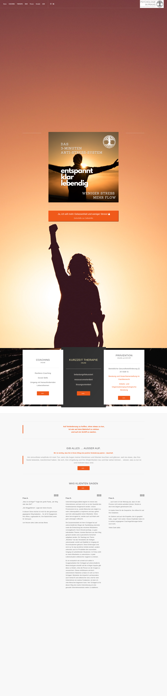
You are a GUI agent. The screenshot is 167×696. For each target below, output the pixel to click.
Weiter (57, 495)
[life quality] (152, 4)
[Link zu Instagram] (50, 4)
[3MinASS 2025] (83, 167)
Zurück (55, 495)
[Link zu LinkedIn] (53, 4)
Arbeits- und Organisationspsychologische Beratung (124, 387)
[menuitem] (5, 4)
